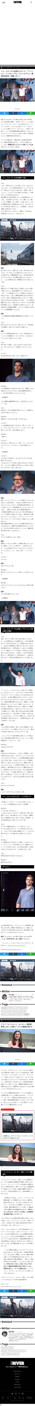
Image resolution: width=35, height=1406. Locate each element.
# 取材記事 (26, 1014)
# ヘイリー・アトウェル (7, 1354)
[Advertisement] (17, 44)
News (14, 67)
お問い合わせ (15, 1397)
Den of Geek (9, 1102)
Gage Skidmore (16, 1286)
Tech (17, 1381)
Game (17, 1376)
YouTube (17, 1387)
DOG (6, 1284)
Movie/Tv (17, 1371)
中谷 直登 (4, 67)
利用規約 (3, 1397)
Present (17, 1384)
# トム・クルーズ (23, 1007)
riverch (23, 1400)
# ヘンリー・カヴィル (6, 1011)
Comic (17, 1379)
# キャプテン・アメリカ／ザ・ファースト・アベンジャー (13, 1350)
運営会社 (19, 1397)
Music (17, 1374)
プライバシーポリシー (8, 1397)
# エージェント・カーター (7, 1347)
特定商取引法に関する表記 (29, 1397)
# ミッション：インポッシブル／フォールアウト (12, 1014)
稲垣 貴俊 (4, 1020)
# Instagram (4, 1007)
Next (31, 890)
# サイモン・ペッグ (13, 1007)
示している (4, 1236)
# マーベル (16, 1354)
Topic (14, 1020)
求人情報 (23, 1397)
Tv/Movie (18, 67)
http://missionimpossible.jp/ (16, 945)
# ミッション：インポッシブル (19, 1011)
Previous (4, 890)
